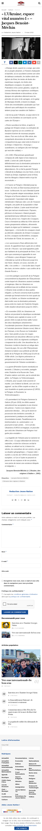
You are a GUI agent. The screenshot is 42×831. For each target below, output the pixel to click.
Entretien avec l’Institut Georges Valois (22, 693)
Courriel (5, 745)
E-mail (5, 561)
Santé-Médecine (32, 782)
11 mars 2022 (29, 32)
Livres (31, 758)
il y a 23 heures (18, 628)
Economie (19, 761)
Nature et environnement (35, 764)
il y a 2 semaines (19, 635)
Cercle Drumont (5, 785)
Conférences (7, 797)
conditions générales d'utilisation (26, 594)
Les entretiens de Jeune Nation (20, 796)
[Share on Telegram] (25, 62)
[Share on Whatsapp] (20, 62)
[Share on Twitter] (16, 62)
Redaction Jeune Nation (12, 32)
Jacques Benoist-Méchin (19, 478)
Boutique (5, 777)
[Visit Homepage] (21, 3)
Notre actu (33, 773)
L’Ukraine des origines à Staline (14, 481)
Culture (10, 10)
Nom (4, 552)
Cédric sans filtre (6, 781)
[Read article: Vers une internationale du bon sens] (6, 635)
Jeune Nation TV (20, 790)
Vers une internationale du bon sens (26, 633)
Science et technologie (33, 786)
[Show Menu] (3, 3)
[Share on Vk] (29, 62)
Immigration (20, 787)
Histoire (17, 10)
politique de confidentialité (20, 596)
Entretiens (19, 766)
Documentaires (21, 758)
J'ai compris (21, 828)
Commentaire (8, 524)
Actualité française (5, 762)
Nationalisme (34, 761)
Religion (32, 778)
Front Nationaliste (20, 773)
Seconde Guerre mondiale (32, 792)
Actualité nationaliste (6, 771)
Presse (31, 776)
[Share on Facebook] (11, 62)
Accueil (4, 10)
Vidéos (31, 797)
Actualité (5, 758)
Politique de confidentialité (13, 591)
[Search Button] (39, 3)
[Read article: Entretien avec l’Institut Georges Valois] (6, 625)
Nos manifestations (35, 769)
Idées (17, 784)
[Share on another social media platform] (38, 62)
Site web (5, 571)
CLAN (4, 794)
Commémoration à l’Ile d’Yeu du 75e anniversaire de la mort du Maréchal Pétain (22, 712)
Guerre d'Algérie (18, 777)
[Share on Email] (34, 62)
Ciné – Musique (5, 790)
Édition (18, 764)
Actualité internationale (7, 766)
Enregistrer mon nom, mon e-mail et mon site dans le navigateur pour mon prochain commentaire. (21, 583)
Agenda (4, 774)
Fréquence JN (20, 769)
